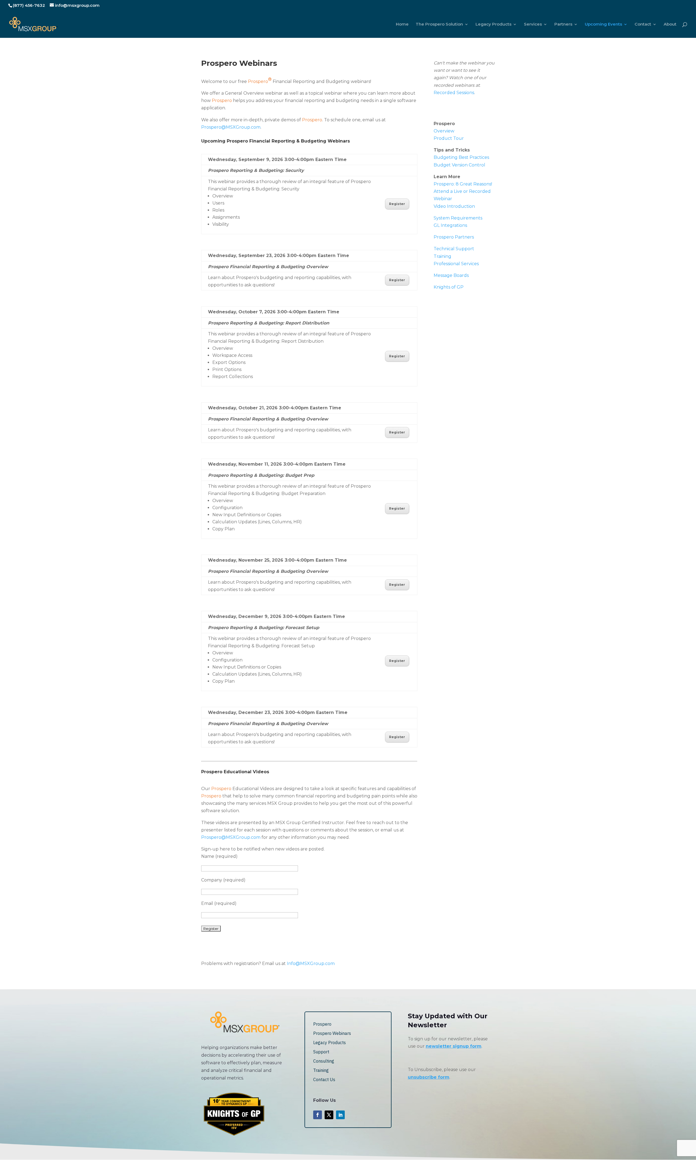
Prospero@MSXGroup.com (230, 127)
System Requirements (458, 218)
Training (442, 256)
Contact (643, 24)
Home (402, 24)
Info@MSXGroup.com (311, 963)
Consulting (323, 1061)
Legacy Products (493, 24)
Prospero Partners (454, 237)
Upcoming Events (603, 24)
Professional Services (456, 263)
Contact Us (324, 1079)
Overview (444, 131)
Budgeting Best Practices (461, 157)
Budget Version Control (459, 165)
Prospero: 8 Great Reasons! (463, 184)
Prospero (322, 1024)
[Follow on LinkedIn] (340, 1114)
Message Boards (451, 275)
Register (397, 204)
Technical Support (454, 248)
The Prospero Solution (439, 24)
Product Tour (449, 138)
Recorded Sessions (454, 92)
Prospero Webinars (332, 1033)
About (670, 24)
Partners (563, 24)
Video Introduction (454, 206)
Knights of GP (449, 287)
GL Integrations (450, 225)
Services (533, 24)
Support (321, 1051)
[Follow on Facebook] (317, 1114)
